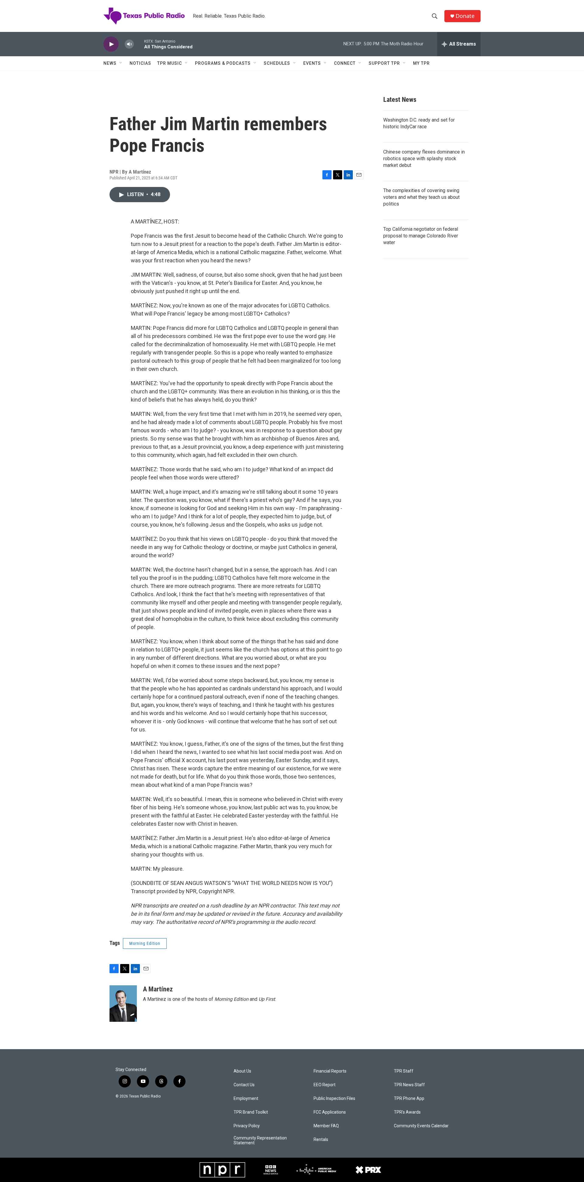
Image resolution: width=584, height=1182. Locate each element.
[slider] (139, 44)
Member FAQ (326, 1126)
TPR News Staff (409, 1085)
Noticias (140, 63)
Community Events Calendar (421, 1126)
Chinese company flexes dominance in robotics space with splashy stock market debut (424, 158)
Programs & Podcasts (223, 63)
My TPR (421, 63)
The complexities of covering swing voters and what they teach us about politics (421, 197)
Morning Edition (144, 943)
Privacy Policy (247, 1126)
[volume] (129, 44)
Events (312, 63)
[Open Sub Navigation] (121, 63)
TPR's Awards (407, 1112)
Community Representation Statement (260, 1140)
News (109, 63)
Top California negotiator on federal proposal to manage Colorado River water (420, 235)
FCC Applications (330, 1112)
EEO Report (324, 1085)
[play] (111, 44)
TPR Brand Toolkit (251, 1112)
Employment (246, 1098)
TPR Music (169, 63)
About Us (242, 1071)
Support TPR (384, 63)
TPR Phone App (409, 1098)
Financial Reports (330, 1071)
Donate (465, 16)
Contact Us (244, 1085)
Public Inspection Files (334, 1098)
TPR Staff (403, 1071)
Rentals (321, 1139)
